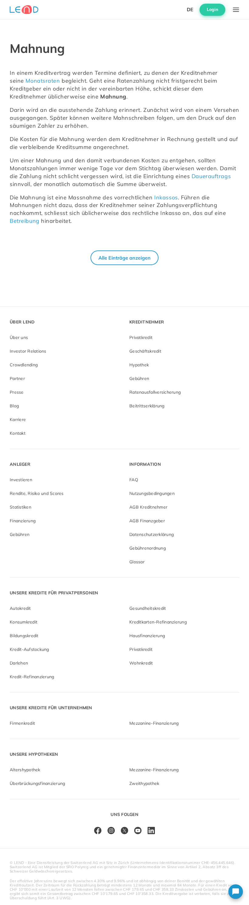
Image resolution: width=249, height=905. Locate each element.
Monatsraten (43, 80)
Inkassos (166, 197)
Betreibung (24, 220)
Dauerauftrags (211, 176)
